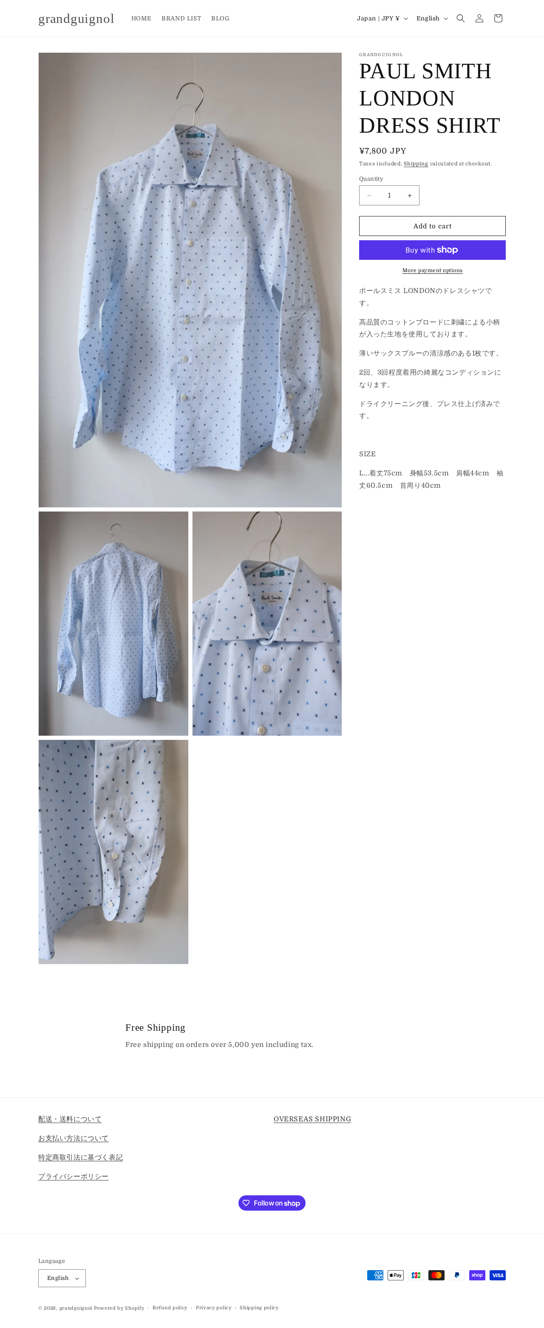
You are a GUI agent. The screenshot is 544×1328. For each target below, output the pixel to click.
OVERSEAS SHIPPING (312, 1119)
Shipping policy (259, 1308)
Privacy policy (214, 1308)
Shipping (416, 164)
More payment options (432, 270)
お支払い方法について (73, 1138)
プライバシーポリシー (73, 1176)
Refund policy (170, 1308)
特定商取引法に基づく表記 (80, 1157)
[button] (460, 18)
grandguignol (76, 1308)
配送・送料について (70, 1119)
